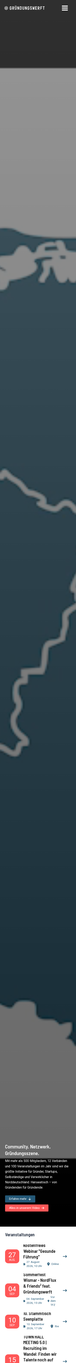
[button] (20, 1198)
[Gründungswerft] (24, 8)
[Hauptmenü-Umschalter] (65, 8)
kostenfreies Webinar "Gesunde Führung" (39, 1251)
